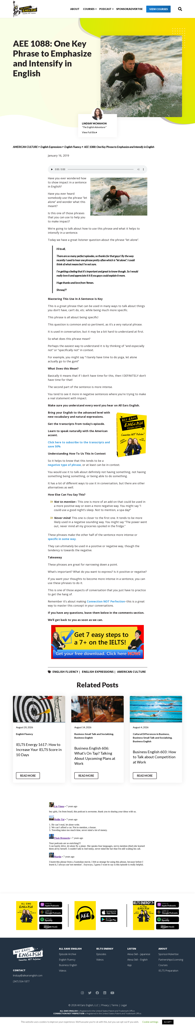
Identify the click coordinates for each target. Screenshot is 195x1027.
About (74, 8)
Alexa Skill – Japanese (138, 954)
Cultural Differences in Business (151, 733)
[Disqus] (97, 839)
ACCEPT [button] (168, 1022)
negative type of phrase (64, 465)
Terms (114, 1005)
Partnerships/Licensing (170, 959)
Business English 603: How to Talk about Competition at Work (154, 757)
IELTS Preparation (168, 970)
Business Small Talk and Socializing (93, 733)
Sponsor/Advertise (129, 8)
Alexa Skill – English (137, 959)
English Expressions (51, 146)
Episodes (101, 954)
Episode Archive (67, 954)
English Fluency (72, 146)
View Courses (158, 9)
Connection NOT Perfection (106, 601)
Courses (88, 8)
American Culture (25, 146)
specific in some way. (62, 539)
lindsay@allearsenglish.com (27, 975)
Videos (62, 970)
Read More (28, 775)
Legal (124, 1005)
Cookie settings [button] (150, 1021)
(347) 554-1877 (21, 981)
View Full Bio (89, 132)
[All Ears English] (28, 953)
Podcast (105, 8)
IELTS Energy (104, 948)
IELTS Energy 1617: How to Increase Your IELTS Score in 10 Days (39, 749)
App (129, 965)
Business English (83, 737)
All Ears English (70, 948)
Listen (131, 948)
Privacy (105, 1005)
